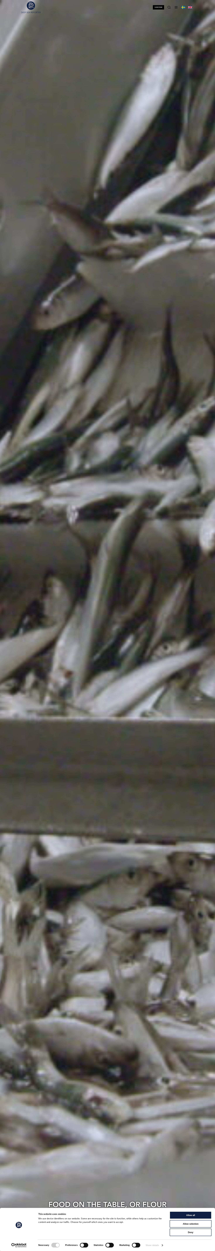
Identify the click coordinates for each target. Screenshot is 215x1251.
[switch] (84, 1245)
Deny (190, 1232)
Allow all (190, 1215)
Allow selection (190, 1224)
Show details (152, 1245)
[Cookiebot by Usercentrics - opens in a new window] (19, 1245)
